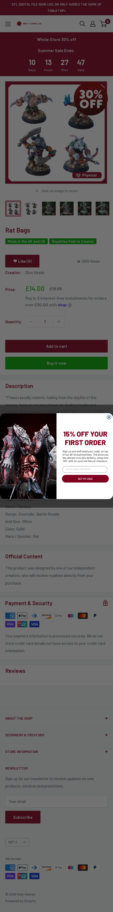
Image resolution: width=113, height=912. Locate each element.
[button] (84, 483)
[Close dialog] (109, 417)
